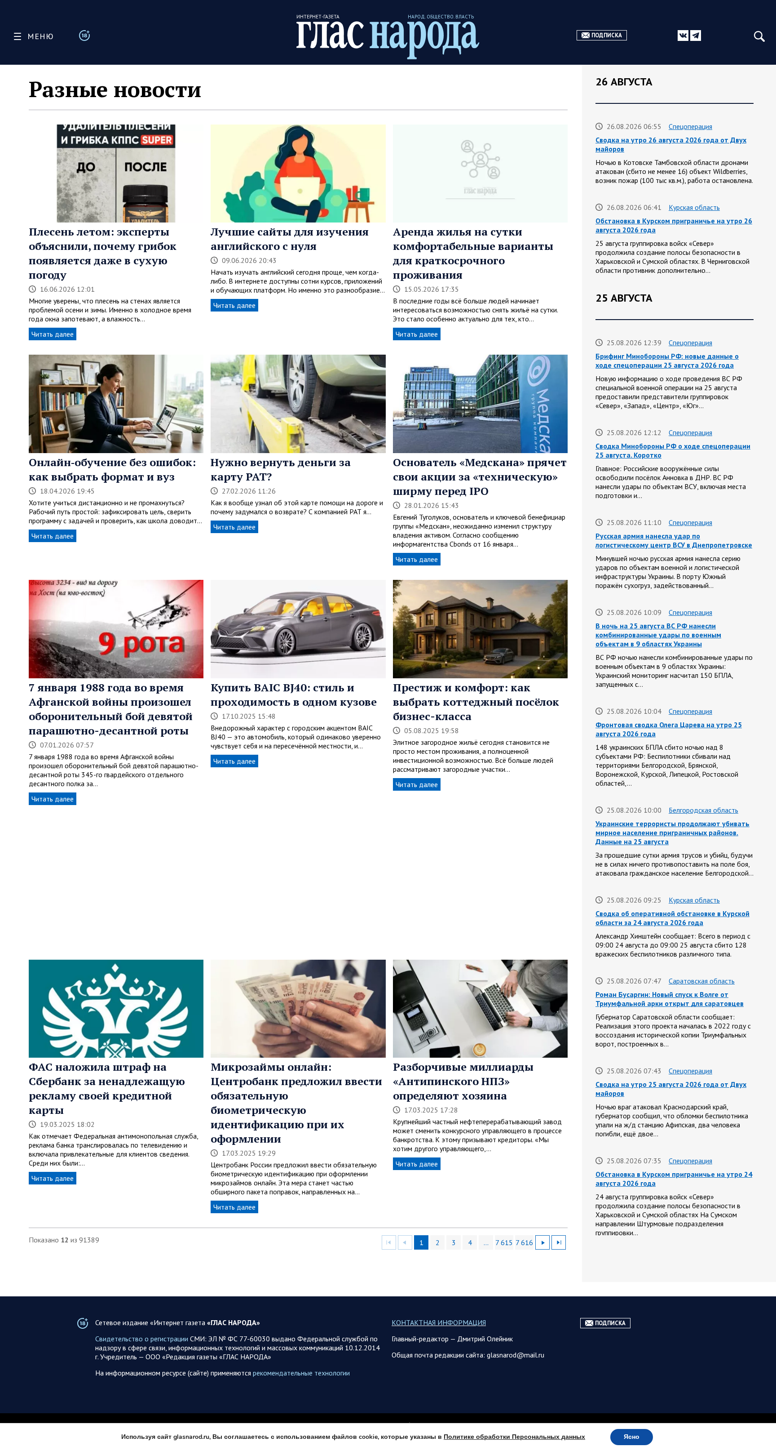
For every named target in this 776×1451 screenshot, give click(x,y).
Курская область (694, 207)
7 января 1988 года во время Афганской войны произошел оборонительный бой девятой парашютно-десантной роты (111, 709)
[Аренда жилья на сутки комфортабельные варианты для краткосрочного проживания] (480, 175)
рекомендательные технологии (301, 1372)
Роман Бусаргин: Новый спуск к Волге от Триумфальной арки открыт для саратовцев (669, 999)
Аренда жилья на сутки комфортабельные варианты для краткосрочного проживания (473, 253)
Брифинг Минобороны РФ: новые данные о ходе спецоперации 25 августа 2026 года (667, 360)
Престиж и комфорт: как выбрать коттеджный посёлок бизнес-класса (476, 701)
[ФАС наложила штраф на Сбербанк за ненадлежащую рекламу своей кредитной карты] (116, 1010)
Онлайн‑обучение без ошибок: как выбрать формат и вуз (112, 469)
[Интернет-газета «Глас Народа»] (388, 40)
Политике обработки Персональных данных (514, 1437)
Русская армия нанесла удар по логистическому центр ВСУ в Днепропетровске (673, 540)
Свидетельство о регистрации (141, 1338)
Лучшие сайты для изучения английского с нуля (290, 238)
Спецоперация (690, 126)
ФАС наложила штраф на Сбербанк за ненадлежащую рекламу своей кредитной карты (107, 1088)
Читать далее (52, 333)
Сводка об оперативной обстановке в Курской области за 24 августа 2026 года (672, 918)
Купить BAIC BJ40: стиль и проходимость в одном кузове (294, 694)
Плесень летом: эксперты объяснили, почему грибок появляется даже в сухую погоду (102, 253)
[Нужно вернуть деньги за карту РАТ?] (298, 405)
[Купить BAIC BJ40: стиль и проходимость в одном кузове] (298, 630)
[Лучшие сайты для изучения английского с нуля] (298, 175)
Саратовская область (702, 980)
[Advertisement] (298, 882)
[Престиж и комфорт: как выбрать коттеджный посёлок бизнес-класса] (480, 630)
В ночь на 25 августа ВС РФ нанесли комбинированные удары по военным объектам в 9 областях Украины (658, 634)
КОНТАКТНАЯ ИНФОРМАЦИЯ (439, 1322)
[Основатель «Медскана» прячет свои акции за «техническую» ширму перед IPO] (480, 405)
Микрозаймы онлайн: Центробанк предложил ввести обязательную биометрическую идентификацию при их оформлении (296, 1102)
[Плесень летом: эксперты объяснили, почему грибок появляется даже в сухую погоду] (116, 175)
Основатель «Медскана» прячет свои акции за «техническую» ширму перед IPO (480, 476)
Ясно (631, 1437)
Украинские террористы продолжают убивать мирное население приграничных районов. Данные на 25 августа (672, 832)
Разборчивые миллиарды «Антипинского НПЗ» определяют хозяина (463, 1081)
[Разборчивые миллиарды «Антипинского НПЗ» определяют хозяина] (480, 1010)
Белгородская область (703, 810)
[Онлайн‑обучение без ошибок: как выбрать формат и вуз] (116, 405)
